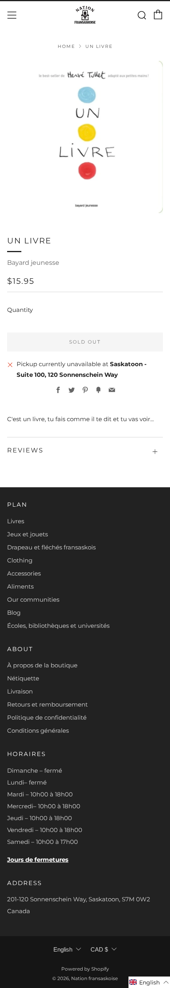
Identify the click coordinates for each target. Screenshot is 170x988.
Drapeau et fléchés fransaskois (51, 547)
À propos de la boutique (42, 665)
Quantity (20, 310)
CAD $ (99, 949)
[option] (85, 137)
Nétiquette (23, 678)
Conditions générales (38, 730)
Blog (14, 612)
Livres (15, 521)
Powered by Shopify (85, 969)
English (62, 949)
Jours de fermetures (37, 859)
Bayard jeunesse (33, 262)
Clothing (19, 560)
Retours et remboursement (47, 704)
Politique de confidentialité (47, 717)
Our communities (33, 599)
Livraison (20, 691)
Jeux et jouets (27, 534)
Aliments (20, 586)
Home (66, 46)
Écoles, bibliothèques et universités (58, 625)
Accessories (24, 573)
